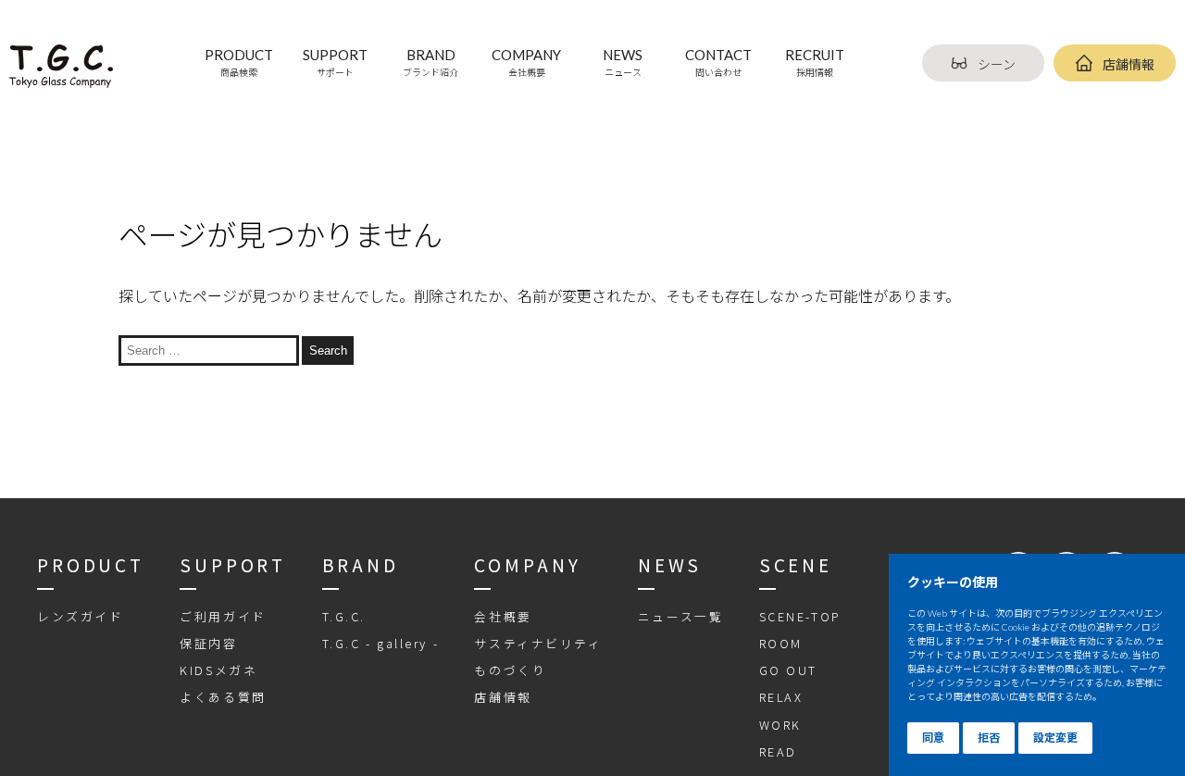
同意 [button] (933, 738)
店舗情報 (1128, 64)
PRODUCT (239, 62)
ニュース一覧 (680, 616)
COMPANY (526, 62)
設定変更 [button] (1055, 738)
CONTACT (718, 62)
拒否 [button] (989, 738)
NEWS (622, 62)
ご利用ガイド (223, 616)
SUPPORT (335, 62)
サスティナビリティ (538, 643)
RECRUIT (814, 62)
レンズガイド (80, 616)
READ (778, 751)
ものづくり (510, 670)
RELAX (781, 697)
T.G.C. (344, 616)
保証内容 (208, 643)
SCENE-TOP (800, 616)
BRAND (430, 62)
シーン (997, 64)
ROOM (781, 643)
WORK (780, 724)
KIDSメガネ (218, 670)
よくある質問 (223, 697)
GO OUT (788, 670)
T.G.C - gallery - (381, 643)
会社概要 (502, 616)
